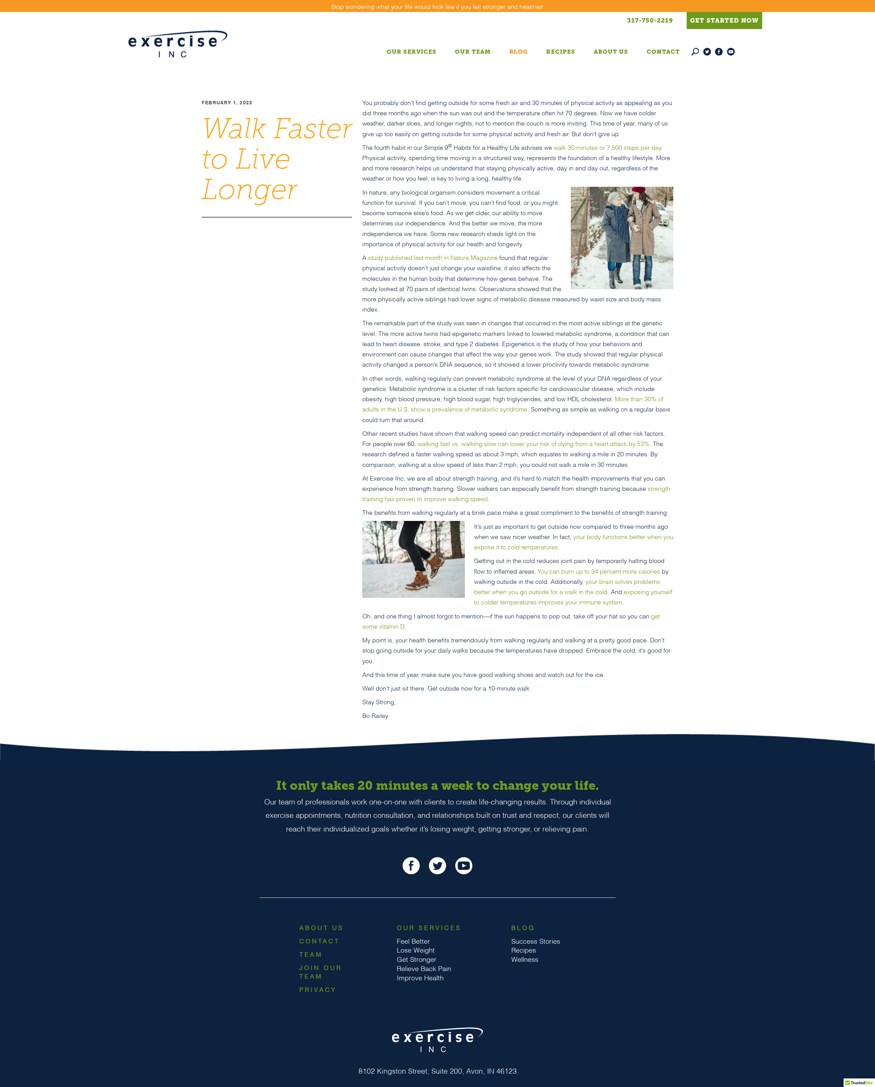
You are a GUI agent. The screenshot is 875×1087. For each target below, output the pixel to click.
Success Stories (535, 940)
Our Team (473, 51)
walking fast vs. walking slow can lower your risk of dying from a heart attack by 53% (533, 443)
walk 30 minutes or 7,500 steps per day (607, 146)
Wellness (524, 958)
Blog (518, 51)
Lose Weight (416, 949)
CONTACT (319, 940)
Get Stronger (416, 958)
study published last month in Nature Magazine (433, 257)
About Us (611, 51)
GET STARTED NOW (724, 20)
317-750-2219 (650, 20)
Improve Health (420, 977)
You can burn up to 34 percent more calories (599, 570)
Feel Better (413, 940)
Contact (663, 51)
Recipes (560, 51)
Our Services (411, 51)
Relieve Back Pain (424, 968)
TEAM (311, 953)
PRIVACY (318, 989)
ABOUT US (321, 927)
